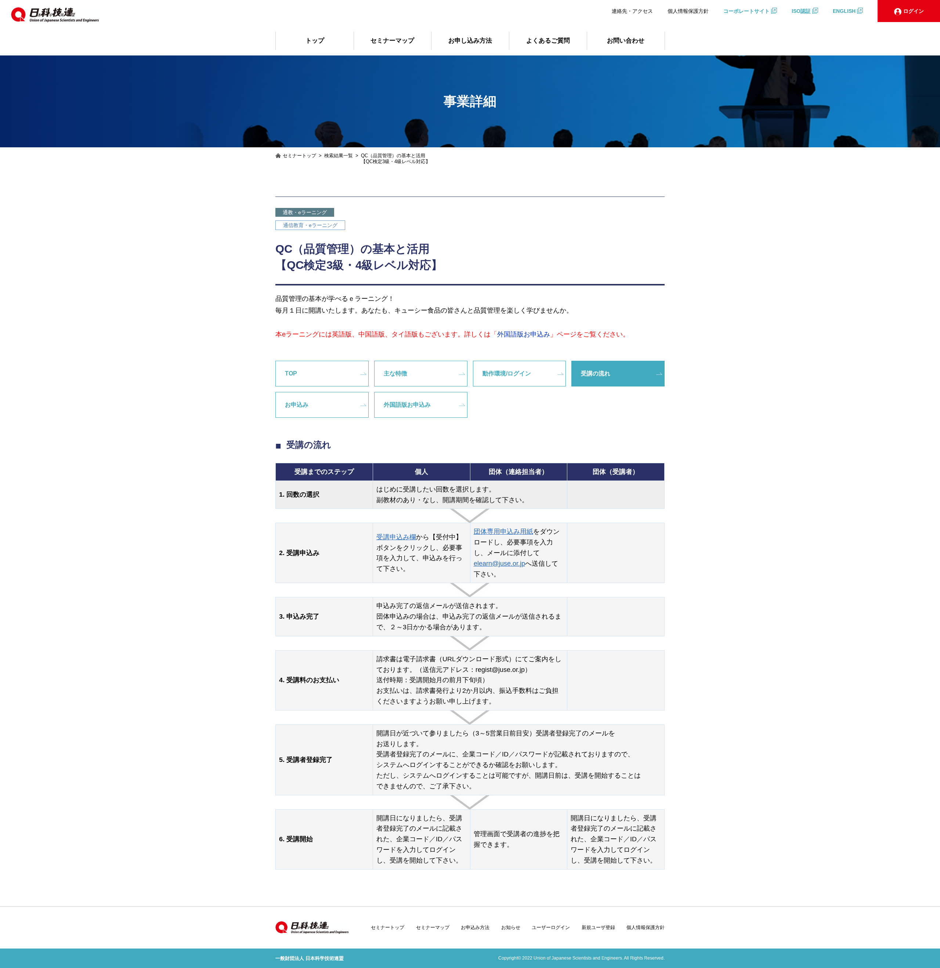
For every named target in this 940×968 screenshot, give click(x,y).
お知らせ (510, 927)
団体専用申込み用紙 (503, 531)
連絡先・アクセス (632, 11)
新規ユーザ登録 (598, 927)
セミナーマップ (392, 40)
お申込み (296, 405)
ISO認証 (801, 11)
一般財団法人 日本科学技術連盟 (309, 958)
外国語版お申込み (407, 405)
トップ (315, 40)
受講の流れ (595, 373)
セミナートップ (387, 927)
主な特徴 (395, 373)
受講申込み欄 (396, 537)
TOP (291, 373)
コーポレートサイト (746, 11)
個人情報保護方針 (688, 11)
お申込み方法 (475, 927)
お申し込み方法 (470, 40)
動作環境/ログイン (506, 373)
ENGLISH (844, 11)
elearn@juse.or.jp (499, 563)
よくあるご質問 (548, 40)
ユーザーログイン (551, 927)
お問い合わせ (625, 40)
